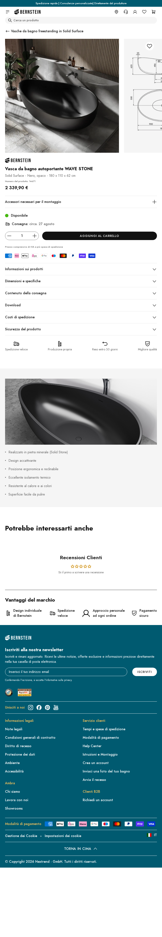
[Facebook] (39, 707)
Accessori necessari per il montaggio (33, 201)
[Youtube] (55, 707)
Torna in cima (77, 848)
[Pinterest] (47, 707)
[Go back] (7, 31)
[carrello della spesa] (153, 11)
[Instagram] (30, 707)
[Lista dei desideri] (144, 11)
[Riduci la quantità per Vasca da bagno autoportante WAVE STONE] (9, 236)
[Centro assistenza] (125, 11)
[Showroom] (116, 11)
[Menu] (21, 899)
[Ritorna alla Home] (27, 12)
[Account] (135, 11)
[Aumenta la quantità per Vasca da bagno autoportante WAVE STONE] (34, 236)
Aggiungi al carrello (99, 236)
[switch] (14, 928)
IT (155, 835)
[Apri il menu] (7, 11)
